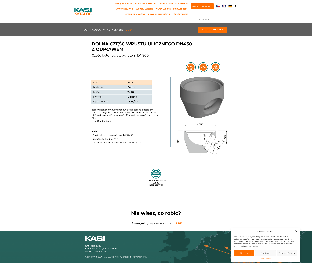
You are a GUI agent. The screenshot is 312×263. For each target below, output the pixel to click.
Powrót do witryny (202, 6)
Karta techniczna (212, 30)
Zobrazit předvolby (287, 253)
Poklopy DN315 (180, 14)
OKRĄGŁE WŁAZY (123, 4)
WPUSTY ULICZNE (144, 9)
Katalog (96, 29)
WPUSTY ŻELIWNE (124, 9)
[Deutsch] (230, 6)
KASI (86, 29)
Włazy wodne (163, 9)
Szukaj (235, 6)
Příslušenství (180, 9)
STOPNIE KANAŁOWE (135, 14)
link (179, 223)
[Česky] (218, 6)
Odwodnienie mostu (159, 14)
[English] (224, 6)
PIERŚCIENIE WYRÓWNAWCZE (173, 4)
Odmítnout (265, 253)
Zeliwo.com (204, 19)
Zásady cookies (265, 258)
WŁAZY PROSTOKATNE (145, 4)
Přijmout (244, 253)
